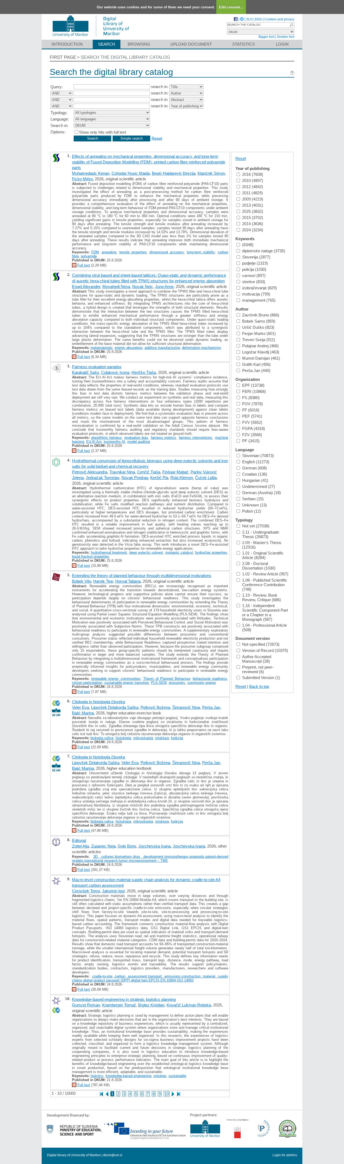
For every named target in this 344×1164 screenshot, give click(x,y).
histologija (123, 738)
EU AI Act (94, 442)
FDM (95, 252)
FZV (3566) (252, 434)
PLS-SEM (159, 683)
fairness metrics (163, 438)
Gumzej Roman (86, 1005)
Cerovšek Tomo (86, 891)
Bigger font (266, 37)
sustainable (177, 1076)
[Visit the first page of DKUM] (91, 37)
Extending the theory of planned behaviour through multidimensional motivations (141, 575)
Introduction (67, 44)
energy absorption (128, 348)
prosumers (177, 683)
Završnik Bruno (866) (260, 315)
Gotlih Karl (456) (256, 364)
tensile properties (133, 252)
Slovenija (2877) (256, 257)
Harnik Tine (103, 581)
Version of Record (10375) (265, 650)
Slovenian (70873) (258, 455)
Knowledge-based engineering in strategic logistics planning (124, 999)
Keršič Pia (159, 477)
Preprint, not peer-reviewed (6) (258, 669)
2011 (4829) (252, 193)
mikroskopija (143, 738)
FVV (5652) (252, 422)
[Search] (291, 25)
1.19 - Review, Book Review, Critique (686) (261, 597)
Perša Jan (211, 707)
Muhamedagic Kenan (90, 173)
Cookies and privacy (279, 19)
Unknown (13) (254, 505)
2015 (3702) (252, 217)
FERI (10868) (254, 391)
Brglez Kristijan (151, 1005)
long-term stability (201, 252)
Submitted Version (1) (261, 677)
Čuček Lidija (206, 477)
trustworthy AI (114, 442)
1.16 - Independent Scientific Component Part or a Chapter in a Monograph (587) (265, 612)
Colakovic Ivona (115, 372)
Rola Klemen (181, 477)
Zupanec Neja (103, 846)
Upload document (191, 44)
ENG (258, 19)
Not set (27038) (255, 526)
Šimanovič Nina (186, 707)
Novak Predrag (134, 477)
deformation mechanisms (201, 348)
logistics (97, 1076)
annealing (109, 252)
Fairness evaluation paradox (96, 366)
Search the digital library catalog (125, 57)
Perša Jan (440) (256, 370)
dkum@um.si (112, 1155)
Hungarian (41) (255, 480)
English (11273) (255, 461)
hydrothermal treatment (109, 552)
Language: (60, 119)
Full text (83, 265)
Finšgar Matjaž (175, 472)
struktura (162, 738)
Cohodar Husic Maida (131, 173)
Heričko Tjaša (143, 372)
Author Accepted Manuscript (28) (256, 658)
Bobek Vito (81, 581)
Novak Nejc (142, 286)
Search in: (59, 125)
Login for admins (285, 1155)
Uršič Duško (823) (258, 327)
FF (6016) (250, 410)
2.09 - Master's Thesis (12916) (261, 544)
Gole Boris (127, 846)
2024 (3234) (252, 230)
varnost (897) (254, 275)
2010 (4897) (252, 180)
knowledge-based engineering (128, 1076)
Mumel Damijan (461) (261, 358)
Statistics (243, 44)
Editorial (79, 840)
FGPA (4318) (253, 428)
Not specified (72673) (261, 644)
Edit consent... (231, 7)
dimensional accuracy (166, 252)
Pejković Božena (155, 707)
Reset (157, 138)
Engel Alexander (86, 286)
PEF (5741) (252, 416)
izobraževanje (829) (259, 288)
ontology (159, 1076)
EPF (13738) (253, 385)
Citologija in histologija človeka (98, 701)
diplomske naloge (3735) (263, 251)
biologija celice (102, 738)
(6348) (247, 244)
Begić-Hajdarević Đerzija (173, 173)
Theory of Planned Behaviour (166, 679)
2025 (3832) (252, 211)
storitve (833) (253, 281)
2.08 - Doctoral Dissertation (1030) (258, 565)
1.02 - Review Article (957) (265, 574)
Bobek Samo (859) (258, 321)
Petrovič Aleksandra (89, 472)
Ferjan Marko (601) (259, 333)
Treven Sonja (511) (258, 339)
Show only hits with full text (102, 132)
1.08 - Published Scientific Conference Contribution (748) (264, 585)
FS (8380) (251, 397)
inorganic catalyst (179, 552)
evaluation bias (136, 438)
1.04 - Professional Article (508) (264, 627)
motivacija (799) (256, 294)
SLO (249, 19)
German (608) (254, 468)
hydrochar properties (211, 552)
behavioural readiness (210, 679)
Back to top (259, 686)
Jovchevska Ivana (154, 846)
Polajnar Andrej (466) (260, 346)
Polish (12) (251, 511)
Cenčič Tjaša (148, 472)
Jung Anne (164, 286)
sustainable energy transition (126, 683)
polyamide (89, 256)
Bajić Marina (83, 713)
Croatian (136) (254, 474)
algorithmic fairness (106, 438)
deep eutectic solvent (146, 552)
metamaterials (102, 348)
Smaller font (285, 37)
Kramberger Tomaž (119, 1005)
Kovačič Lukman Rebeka (189, 1005)
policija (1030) (254, 269)
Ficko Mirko (82, 179)
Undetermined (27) (258, 486)
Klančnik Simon (211, 173)
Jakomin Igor (113, 891)
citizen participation (87, 683)
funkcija (177, 738)
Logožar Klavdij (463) (260, 352)
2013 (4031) (252, 205)
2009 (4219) (252, 199)
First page (63, 57)
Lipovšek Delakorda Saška (114, 707)
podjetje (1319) (255, 263)
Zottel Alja (80, 846)
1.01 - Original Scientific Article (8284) (263, 555)
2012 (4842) (252, 186)
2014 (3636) (252, 223)
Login (282, 44)
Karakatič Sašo (85, 372)
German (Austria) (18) (261, 492)
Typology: (59, 112)
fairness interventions (196, 438)
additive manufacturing (162, 348)
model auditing (138, 442)
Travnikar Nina (122, 472)
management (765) (258, 300)
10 (166, 1094)
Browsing (139, 44)
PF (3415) (251, 441)
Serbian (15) (253, 499)
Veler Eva (80, 707)
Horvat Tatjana (128, 581)
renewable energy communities (115, 679)
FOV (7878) (252, 404)
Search (106, 44)
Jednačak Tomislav (102, 477)
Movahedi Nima (116, 286)
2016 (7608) (252, 174)
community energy (201, 683)
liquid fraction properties (90, 556)
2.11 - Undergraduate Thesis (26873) (260, 534)
